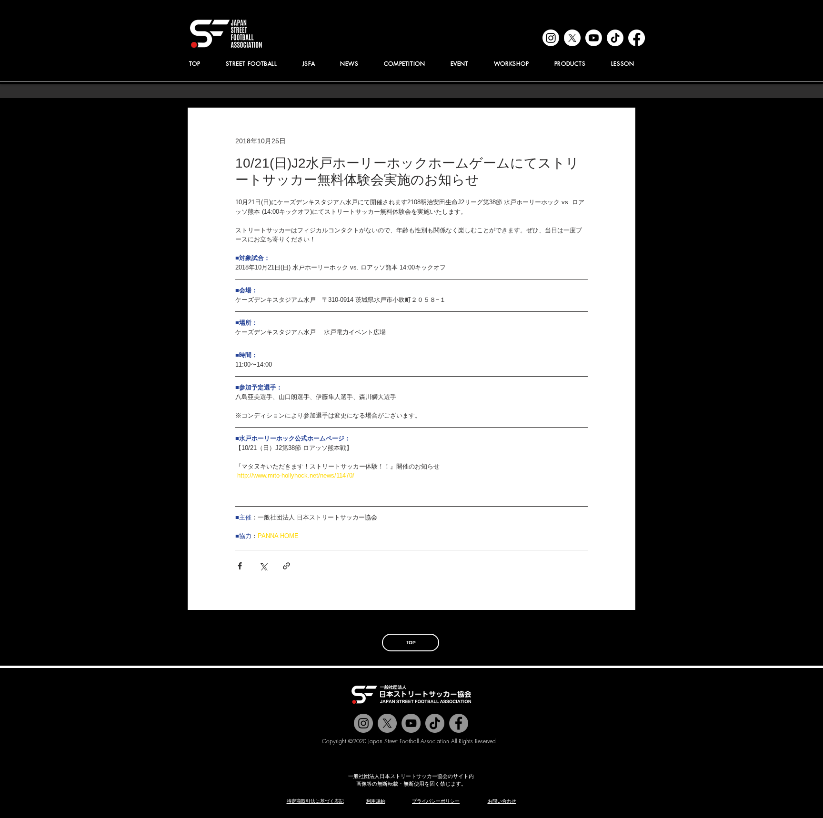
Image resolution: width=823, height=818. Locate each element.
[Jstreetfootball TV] (411, 723)
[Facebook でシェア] (239, 565)
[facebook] (636, 38)
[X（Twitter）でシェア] (263, 565)
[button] (308, 63)
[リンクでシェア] (286, 565)
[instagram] (550, 38)
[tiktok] (615, 38)
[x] (572, 38)
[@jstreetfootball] (363, 723)
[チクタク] (434, 723)
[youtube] (593, 38)
